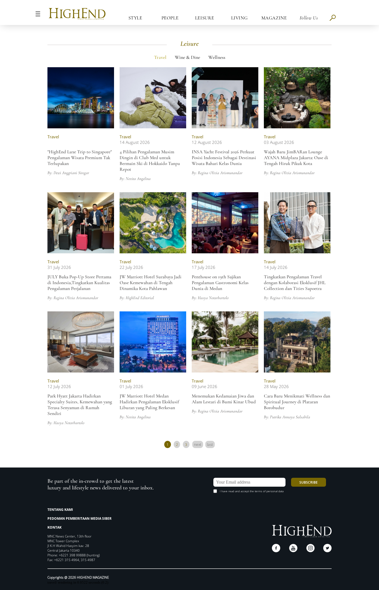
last (210, 444)
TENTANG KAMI (60, 509)
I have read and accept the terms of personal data (252, 491)
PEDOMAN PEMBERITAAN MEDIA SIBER (79, 518)
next (197, 444)
